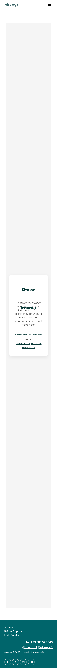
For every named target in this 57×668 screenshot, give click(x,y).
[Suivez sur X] (15, 662)
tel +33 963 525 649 (39, 642)
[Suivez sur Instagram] (31, 662)
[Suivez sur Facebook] (7, 662)
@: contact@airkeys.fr (37, 647)
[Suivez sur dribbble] (23, 662)
